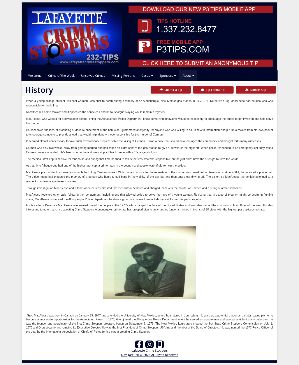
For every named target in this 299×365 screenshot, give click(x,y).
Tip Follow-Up (214, 90)
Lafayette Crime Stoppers (149, 350)
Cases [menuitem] (146, 75)
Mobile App (257, 90)
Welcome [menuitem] (35, 75)
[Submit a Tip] (149, 36)
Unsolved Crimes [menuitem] (93, 75)
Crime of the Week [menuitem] (61, 75)
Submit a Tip (172, 90)
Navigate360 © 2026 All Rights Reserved (149, 355)
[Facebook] (139, 346)
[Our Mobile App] (160, 346)
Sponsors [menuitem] (167, 75)
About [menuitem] (187, 75)
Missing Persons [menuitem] (123, 75)
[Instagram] (149, 346)
